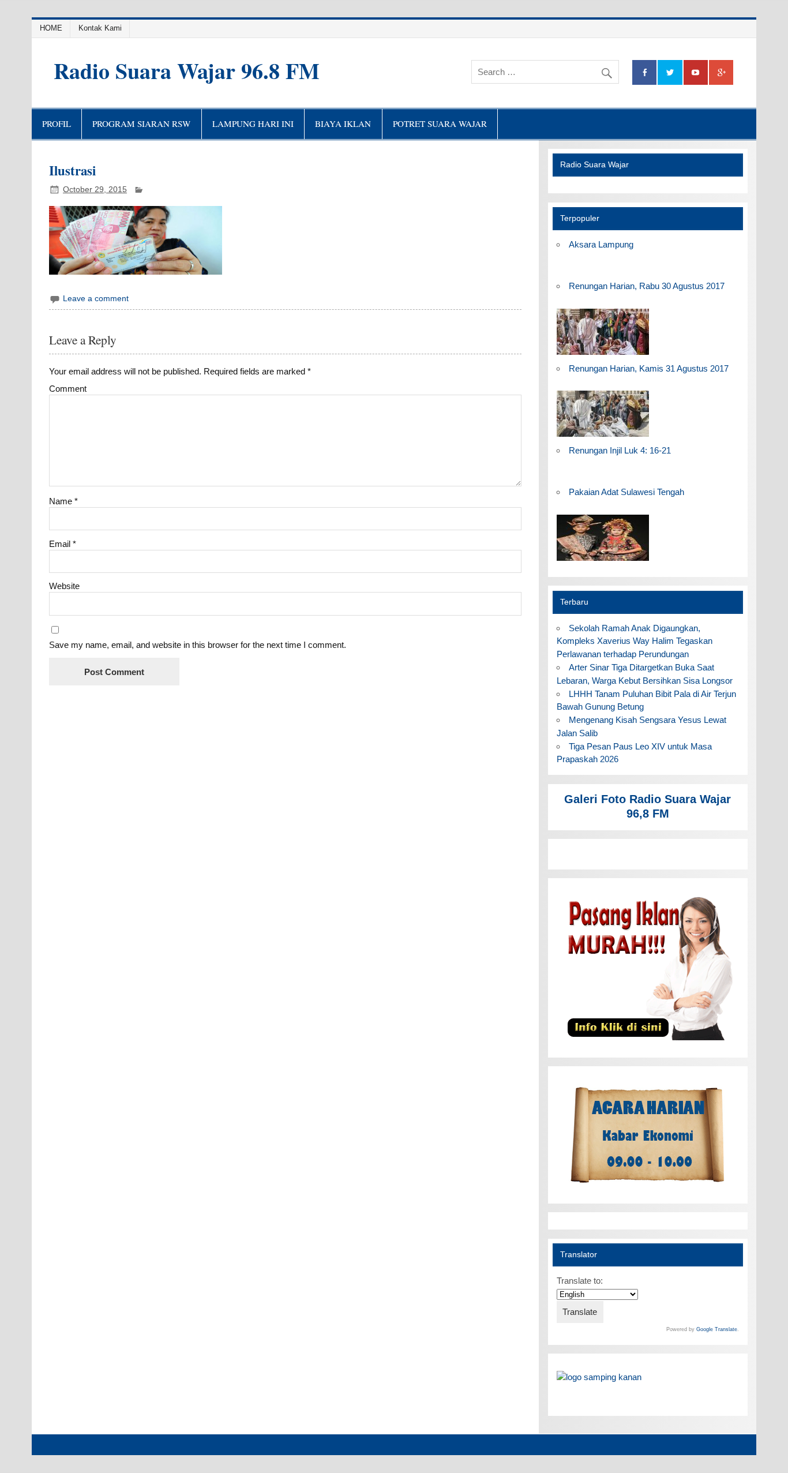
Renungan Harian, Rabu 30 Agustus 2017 (647, 286)
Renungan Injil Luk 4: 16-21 (620, 450)
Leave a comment (96, 298)
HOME (51, 28)
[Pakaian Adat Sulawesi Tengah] (603, 561)
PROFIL (56, 123)
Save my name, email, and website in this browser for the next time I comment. (197, 644)
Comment (68, 388)
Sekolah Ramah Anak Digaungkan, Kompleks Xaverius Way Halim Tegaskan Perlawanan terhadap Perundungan (634, 641)
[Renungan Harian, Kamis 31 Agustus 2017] (603, 437)
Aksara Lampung (601, 244)
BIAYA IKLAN (343, 123)
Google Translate (716, 1329)
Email (62, 543)
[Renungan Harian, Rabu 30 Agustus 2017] (603, 355)
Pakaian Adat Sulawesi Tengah (626, 492)
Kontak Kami (100, 28)
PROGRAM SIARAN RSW (141, 123)
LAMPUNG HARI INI (253, 123)
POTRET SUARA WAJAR (440, 123)
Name (63, 501)
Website (64, 586)
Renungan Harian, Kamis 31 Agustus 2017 (649, 368)
